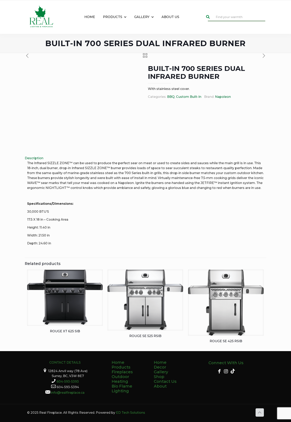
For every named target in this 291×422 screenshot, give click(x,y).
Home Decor (160, 365)
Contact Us (165, 381)
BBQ (171, 97)
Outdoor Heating (120, 379)
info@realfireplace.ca (68, 392)
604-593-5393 (68, 381)
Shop (159, 376)
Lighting (120, 391)
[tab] (145, 158)
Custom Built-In (188, 97)
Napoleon (223, 97)
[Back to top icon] (260, 412)
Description (34, 158)
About (160, 386)
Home (118, 362)
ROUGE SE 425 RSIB (226, 341)
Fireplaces (122, 372)
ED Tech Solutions (130, 412)
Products (121, 367)
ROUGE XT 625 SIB (65, 331)
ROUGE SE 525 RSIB (145, 336)
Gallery (161, 372)
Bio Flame (122, 386)
